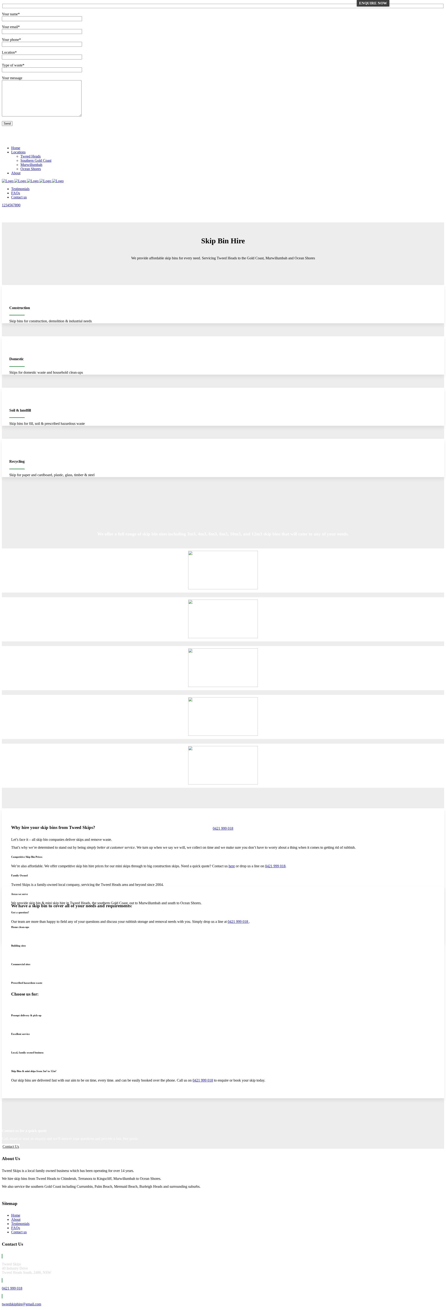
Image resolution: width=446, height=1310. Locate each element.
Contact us (19, 1232)
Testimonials (20, 1224)
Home (15, 1215)
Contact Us (11, 1146)
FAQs (15, 1228)
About (15, 1219)
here (232, 866)
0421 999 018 (13, 136)
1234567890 (11, 205)
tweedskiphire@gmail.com (22, 140)
